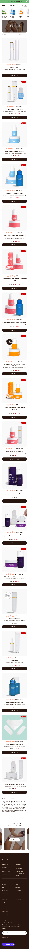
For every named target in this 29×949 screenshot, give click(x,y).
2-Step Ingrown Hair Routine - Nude (14, 151)
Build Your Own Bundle (19, 874)
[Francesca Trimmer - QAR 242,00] (14, 602)
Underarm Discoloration (19, 868)
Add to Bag (15, 75)
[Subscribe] (25, 933)
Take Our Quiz (19, 871)
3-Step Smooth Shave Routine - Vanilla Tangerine (14, 408)
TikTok (3, 902)
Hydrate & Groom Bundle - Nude (14, 109)
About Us (4, 881)
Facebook (4, 899)
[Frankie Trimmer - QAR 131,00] (14, 50)
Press (16, 884)
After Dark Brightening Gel (14, 493)
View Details (14, 459)
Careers (17, 887)
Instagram (18, 899)
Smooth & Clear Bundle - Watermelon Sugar (14, 322)
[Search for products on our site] (22, 5)
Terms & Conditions (6, 909)
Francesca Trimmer (14, 618)
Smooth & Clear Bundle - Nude (14, 193)
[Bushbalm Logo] (14, 5)
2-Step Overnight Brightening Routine (14, 576)
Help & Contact (6, 893)
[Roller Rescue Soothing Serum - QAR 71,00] (14, 685)
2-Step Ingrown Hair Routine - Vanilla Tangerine (14, 365)
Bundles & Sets (6, 871)
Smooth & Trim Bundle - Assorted (14, 451)
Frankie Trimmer (14, 67)
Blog (3, 887)
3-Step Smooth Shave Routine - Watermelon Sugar (14, 279)
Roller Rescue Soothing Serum (14, 702)
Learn (17, 881)
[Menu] (3, 5)
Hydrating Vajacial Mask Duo (14, 744)
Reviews (4, 884)
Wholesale (18, 890)
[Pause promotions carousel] (27, 1)
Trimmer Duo (14, 660)
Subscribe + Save (6, 874)
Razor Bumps (5, 867)
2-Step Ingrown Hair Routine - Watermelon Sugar (14, 236)
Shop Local (5, 890)
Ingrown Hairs (5, 864)
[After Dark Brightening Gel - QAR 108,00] (14, 476)
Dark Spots (18, 864)
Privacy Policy (5, 911)
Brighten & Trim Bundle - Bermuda (14, 784)
